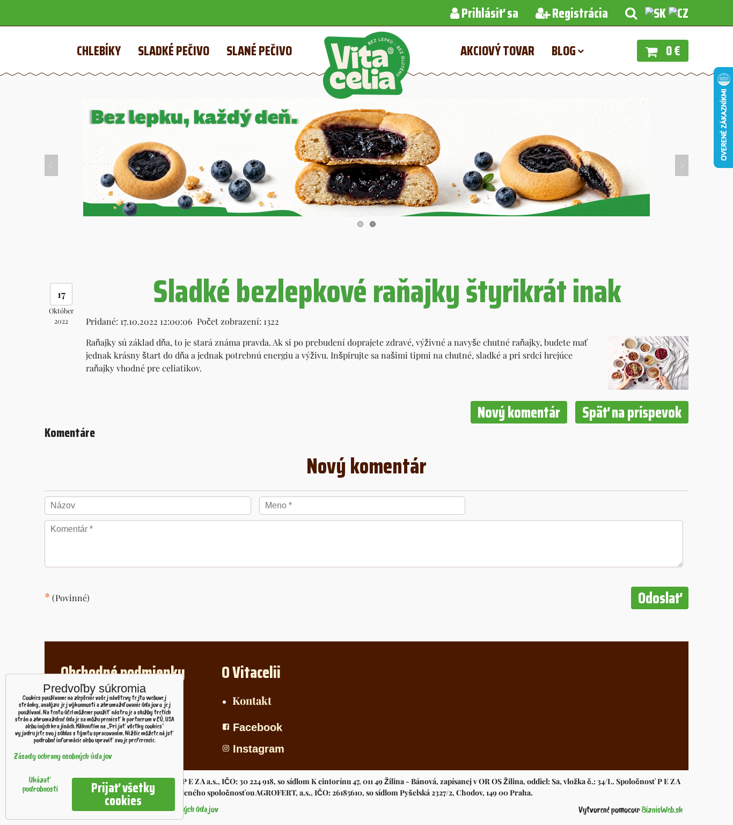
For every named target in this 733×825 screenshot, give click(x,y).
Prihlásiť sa (488, 13)
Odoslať (659, 598)
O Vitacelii (251, 672)
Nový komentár (519, 412)
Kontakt (252, 700)
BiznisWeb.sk (662, 810)
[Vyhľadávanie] (631, 13)
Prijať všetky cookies (123, 794)
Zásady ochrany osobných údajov (63, 757)
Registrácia (579, 13)
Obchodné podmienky (123, 672)
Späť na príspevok (631, 412)
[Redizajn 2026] (366, 212)
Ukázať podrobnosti (40, 785)
